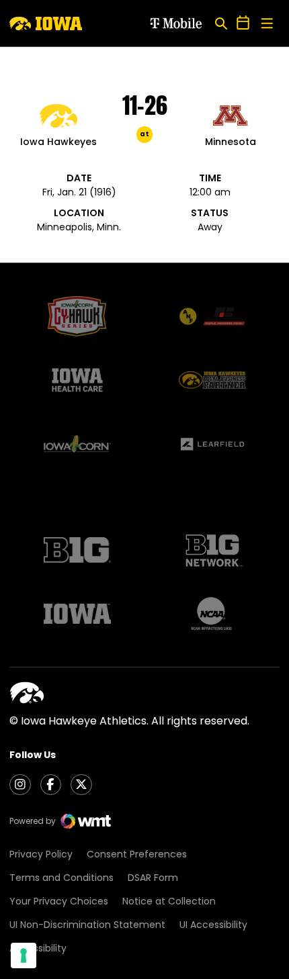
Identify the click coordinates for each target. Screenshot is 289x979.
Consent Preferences (137, 854)
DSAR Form (153, 877)
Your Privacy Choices (58, 901)
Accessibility (38, 948)
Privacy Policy (41, 854)
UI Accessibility (213, 924)
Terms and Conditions (61, 877)
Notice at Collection (169, 901)
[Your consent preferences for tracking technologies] (23, 955)
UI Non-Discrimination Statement (87, 924)
